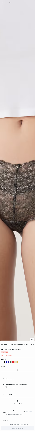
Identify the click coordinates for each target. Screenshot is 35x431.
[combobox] (17, 370)
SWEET (2, 343)
